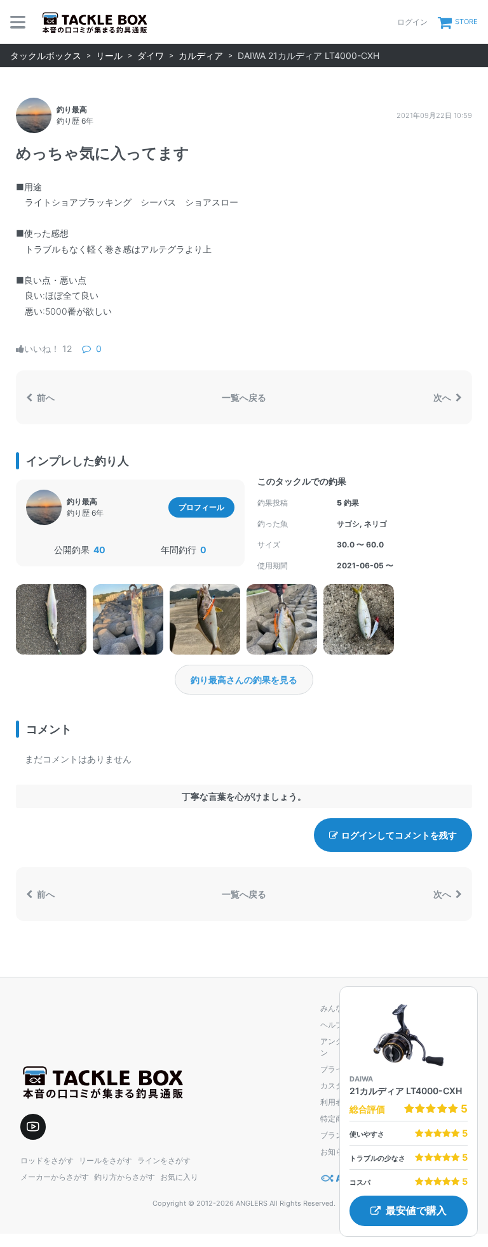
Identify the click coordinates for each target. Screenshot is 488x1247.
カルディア (201, 55)
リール (109, 55)
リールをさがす (105, 1160)
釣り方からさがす (124, 1177)
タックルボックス (45, 55)
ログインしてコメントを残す (399, 835)
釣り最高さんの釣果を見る (244, 679)
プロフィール (201, 507)
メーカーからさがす (54, 1177)
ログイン (412, 22)
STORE (466, 21)
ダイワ (150, 55)
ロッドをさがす (47, 1160)
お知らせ (335, 1151)
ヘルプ (331, 1024)
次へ (443, 397)
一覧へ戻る (244, 397)
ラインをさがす (164, 1160)
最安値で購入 (416, 1210)
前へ (45, 397)
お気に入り (179, 1177)
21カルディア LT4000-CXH (405, 1090)
